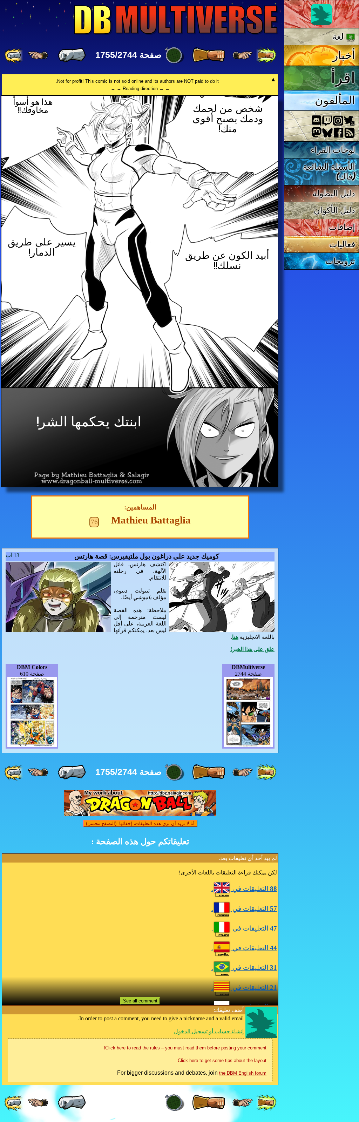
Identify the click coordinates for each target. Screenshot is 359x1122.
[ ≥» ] (37, 55)
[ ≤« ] (242, 55)
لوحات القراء (333, 150)
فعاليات (342, 244)
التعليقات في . (244, 888)
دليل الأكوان (334, 210)
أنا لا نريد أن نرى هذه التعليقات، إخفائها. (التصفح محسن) (140, 823)
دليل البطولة (333, 193)
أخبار (344, 55)
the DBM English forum (242, 1073)
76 (94, 522)
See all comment (140, 1000)
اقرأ (343, 78)
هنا (235, 637)
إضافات (342, 227)
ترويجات (340, 261)
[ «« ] (266, 55)
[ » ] (72, 55)
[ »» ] (14, 55)
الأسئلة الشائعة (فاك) (329, 171)
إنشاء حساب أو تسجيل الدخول (209, 1031)
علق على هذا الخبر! (252, 649)
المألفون (335, 100)
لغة (339, 36)
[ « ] (209, 55)
